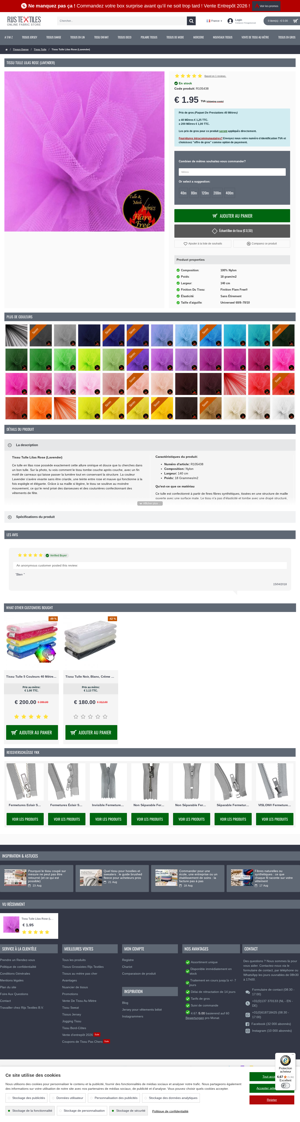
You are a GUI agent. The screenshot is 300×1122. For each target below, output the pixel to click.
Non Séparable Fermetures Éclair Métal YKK (150, 805)
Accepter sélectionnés (272, 1088)
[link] (8, 37)
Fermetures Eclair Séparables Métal (25, 805)
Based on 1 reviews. (215, 76)
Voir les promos (269, 6)
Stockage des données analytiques (173, 1098)
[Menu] (293, 1055)
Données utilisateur (69, 1098)
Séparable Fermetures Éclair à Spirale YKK (233, 805)
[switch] (285, 1085)
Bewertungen (195, 1018)
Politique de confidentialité (170, 1111)
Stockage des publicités (28, 1098)
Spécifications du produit (35, 517)
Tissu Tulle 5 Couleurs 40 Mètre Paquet (31, 676)
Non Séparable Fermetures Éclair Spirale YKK (191, 805)
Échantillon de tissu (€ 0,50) (236, 230)
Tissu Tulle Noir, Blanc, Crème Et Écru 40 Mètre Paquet (90, 676)
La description (27, 445)
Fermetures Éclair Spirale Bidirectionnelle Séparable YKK (66, 805)
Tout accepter (271, 1076)
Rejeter (272, 1100)
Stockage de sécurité (130, 1110)
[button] (202, 244)
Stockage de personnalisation (84, 1110)
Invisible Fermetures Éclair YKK (108, 805)
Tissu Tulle (40, 49)
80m (194, 192)
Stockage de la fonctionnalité (32, 1110)
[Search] (191, 20)
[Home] (6, 50)
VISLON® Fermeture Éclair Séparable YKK (274, 805)
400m (229, 192)
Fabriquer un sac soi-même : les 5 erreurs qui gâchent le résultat (47, 874)
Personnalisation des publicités (116, 1098)
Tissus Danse (21, 49)
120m (205, 192)
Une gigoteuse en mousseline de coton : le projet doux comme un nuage (120, 876)
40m (183, 192)
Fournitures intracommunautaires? (200, 138)
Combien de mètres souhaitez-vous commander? (212, 161)
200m (217, 192)
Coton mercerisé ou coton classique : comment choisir (274, 872)
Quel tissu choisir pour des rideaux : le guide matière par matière (197, 874)
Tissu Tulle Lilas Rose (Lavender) (38, 919)
